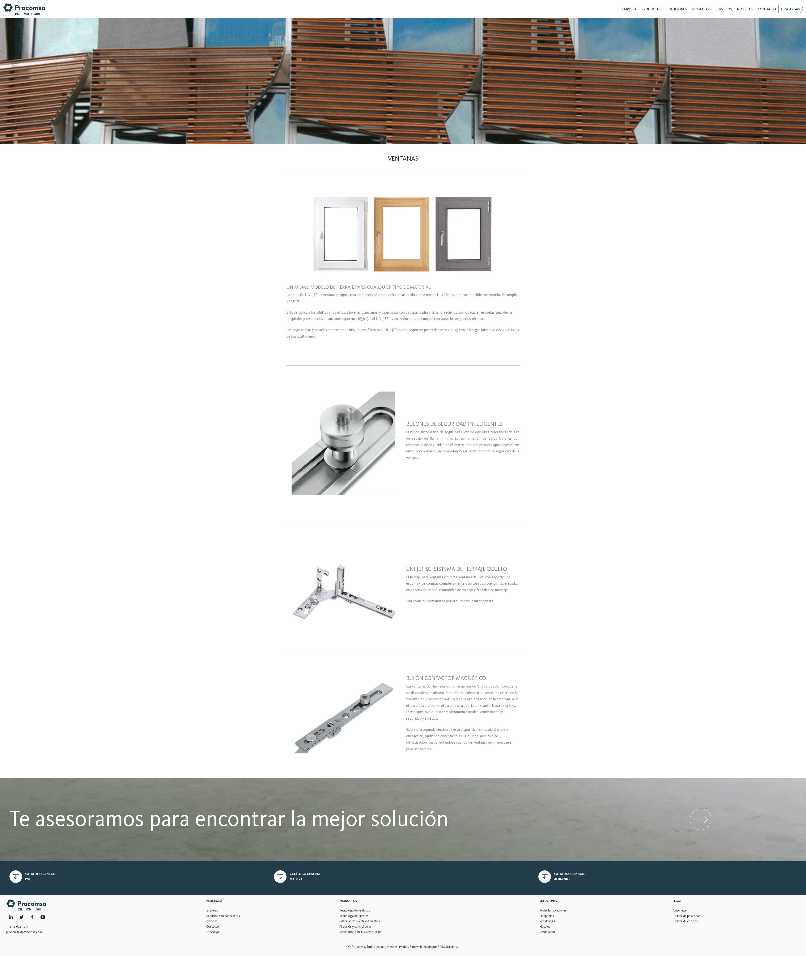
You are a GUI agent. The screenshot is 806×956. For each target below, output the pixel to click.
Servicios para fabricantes (223, 916)
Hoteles (544, 926)
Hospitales (546, 916)
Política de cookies (685, 921)
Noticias (211, 921)
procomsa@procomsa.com (24, 932)
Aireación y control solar (355, 926)
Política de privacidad (686, 916)
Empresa (212, 910)
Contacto (212, 926)
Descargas (213, 932)
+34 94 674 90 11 (17, 926)
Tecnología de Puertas (354, 916)
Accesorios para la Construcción (360, 932)
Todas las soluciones (553, 910)
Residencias (547, 921)
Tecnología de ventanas (354, 910)
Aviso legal (680, 910)
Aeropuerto (547, 932)
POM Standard (447, 947)
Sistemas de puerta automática (359, 921)
